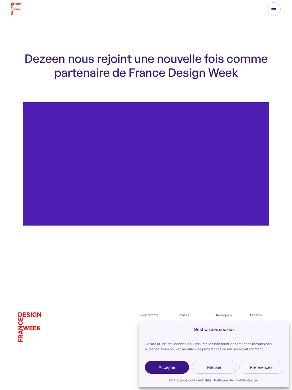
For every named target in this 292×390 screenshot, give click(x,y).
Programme (149, 315)
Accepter (167, 367)
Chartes (183, 315)
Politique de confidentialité (190, 380)
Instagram (224, 315)
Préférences (261, 367)
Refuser (214, 367)
